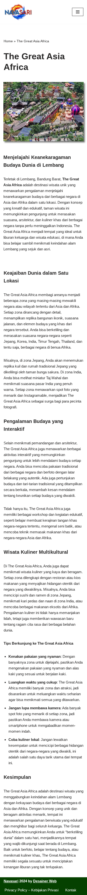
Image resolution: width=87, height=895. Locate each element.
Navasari (11, 881)
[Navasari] (18, 11)
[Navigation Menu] (77, 12)
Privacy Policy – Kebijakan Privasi (31, 890)
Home (8, 41)
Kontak (70, 890)
